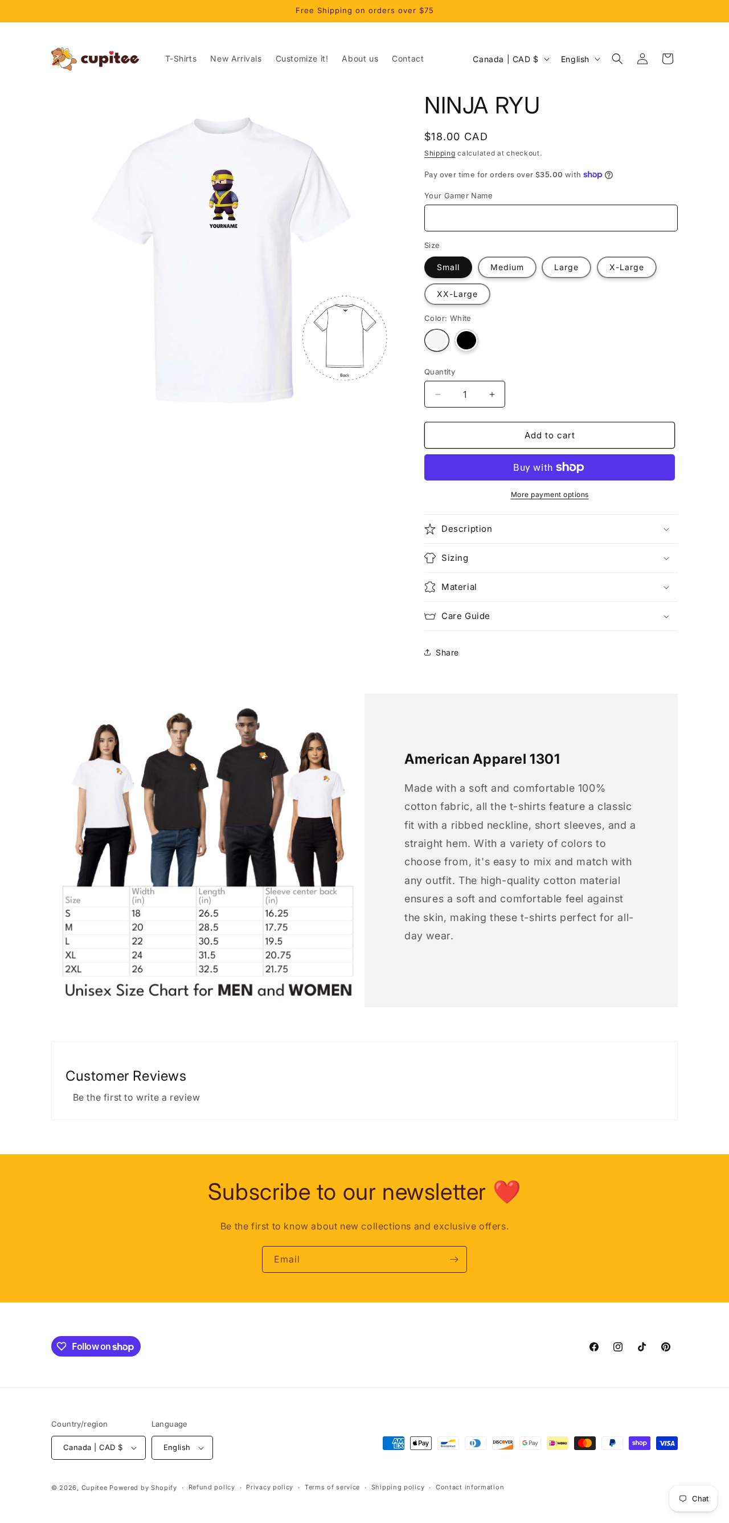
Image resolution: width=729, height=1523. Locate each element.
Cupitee (94, 1488)
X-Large (626, 267)
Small (448, 267)
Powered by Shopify (143, 1488)
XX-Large (457, 294)
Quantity (439, 371)
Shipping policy (398, 1487)
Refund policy (212, 1487)
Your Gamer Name (458, 195)
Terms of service (332, 1487)
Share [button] (447, 652)
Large (566, 267)
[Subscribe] (453, 1259)
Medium (507, 267)
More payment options (550, 494)
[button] (617, 58)
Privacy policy (269, 1487)
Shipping (440, 153)
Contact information (470, 1487)
